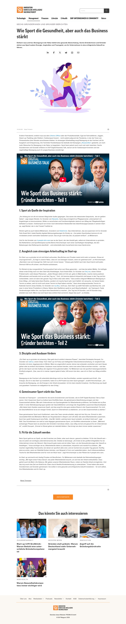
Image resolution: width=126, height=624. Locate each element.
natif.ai (31, 362)
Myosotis (55, 219)
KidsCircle (63, 231)
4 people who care (43, 240)
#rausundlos (86, 143)
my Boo (57, 286)
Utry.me (88, 272)
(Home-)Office (55, 136)
